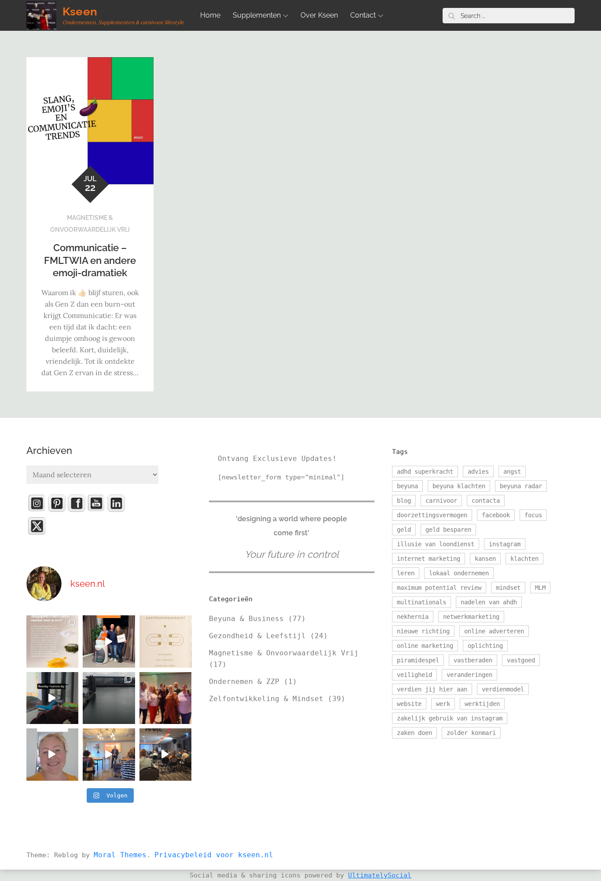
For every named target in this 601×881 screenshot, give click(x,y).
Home (210, 15)
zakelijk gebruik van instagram (449, 718)
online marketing (425, 645)
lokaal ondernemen (459, 573)
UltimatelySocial (379, 875)
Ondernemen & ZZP (244, 681)
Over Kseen (319, 15)
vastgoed (521, 660)
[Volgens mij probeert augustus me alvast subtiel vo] (109, 698)
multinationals (421, 602)
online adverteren (494, 631)
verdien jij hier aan (432, 689)
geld (404, 529)
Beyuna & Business (246, 618)
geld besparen (448, 529)
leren (405, 573)
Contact (363, 15)
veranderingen (469, 674)
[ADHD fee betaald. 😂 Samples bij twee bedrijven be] (52, 754)
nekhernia (413, 616)
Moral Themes (120, 855)
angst (512, 471)
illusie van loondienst (435, 544)
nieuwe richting (423, 631)
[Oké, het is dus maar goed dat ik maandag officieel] (52, 698)
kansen (485, 558)
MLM (540, 587)
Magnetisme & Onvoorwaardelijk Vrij (284, 653)
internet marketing (428, 558)
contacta (486, 500)
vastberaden (473, 660)
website (409, 703)
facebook (496, 515)
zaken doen (414, 732)
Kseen (79, 11)
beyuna (407, 486)
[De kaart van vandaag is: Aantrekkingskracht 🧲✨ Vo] (165, 641)
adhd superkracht (425, 471)
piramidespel (418, 660)
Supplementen (257, 15)
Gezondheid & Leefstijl (257, 636)
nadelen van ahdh (489, 602)
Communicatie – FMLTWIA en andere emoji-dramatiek (90, 260)
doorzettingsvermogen (432, 515)
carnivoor (441, 500)
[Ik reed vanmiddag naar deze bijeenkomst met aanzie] (109, 754)
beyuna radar (521, 486)
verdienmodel (503, 689)
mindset (508, 587)
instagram (504, 544)
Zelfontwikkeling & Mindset (266, 699)
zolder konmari (471, 732)
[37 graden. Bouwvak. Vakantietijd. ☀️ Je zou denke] (165, 754)
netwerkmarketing (471, 616)
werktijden (482, 703)
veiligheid (414, 674)
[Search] (451, 15)
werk (443, 703)
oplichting (485, 645)
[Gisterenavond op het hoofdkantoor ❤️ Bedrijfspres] (109, 641)
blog (404, 500)
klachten (524, 558)
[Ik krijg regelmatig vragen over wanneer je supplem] (52, 641)
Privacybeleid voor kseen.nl (213, 855)
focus (533, 515)
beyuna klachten (458, 486)
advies (478, 471)
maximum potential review (439, 587)
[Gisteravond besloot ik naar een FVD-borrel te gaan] (165, 698)
